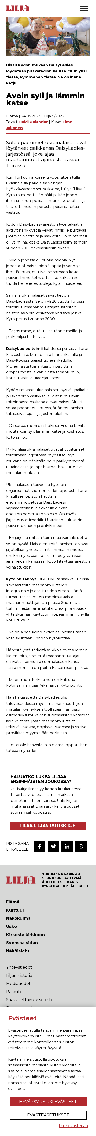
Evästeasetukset (48, 1115)
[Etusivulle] (17, 10)
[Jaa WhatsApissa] (81, 846)
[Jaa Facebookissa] (39, 846)
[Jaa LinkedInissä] (67, 846)
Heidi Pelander (33, 122)
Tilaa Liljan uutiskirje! (48, 825)
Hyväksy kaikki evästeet (48, 1101)
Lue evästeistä (73, 1125)
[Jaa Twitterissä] (53, 846)
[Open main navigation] (84, 8)
